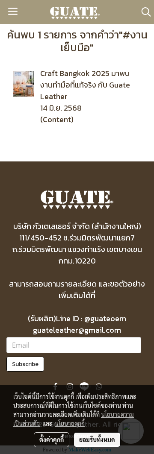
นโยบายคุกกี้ (70, 423)
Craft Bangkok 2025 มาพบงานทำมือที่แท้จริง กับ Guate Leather (85, 84)
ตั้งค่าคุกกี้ (51, 439)
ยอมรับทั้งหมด (97, 439)
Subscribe (25, 364)
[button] (143, 12)
